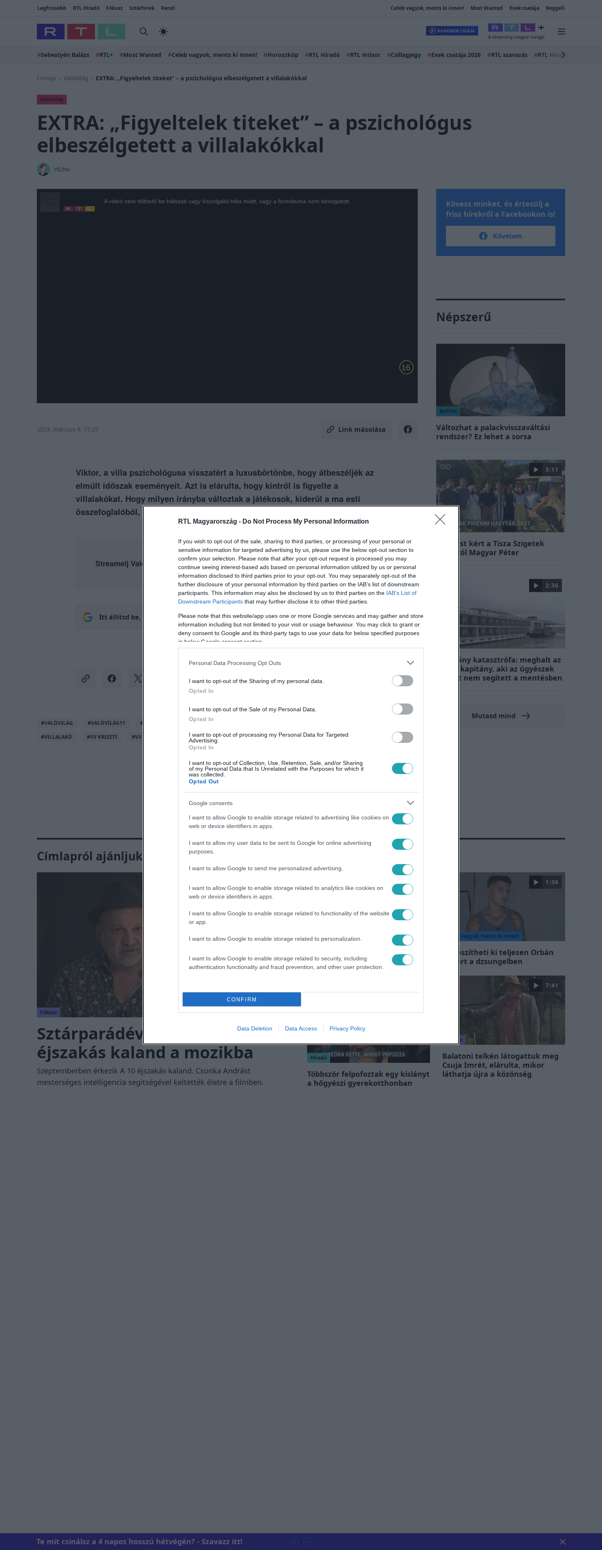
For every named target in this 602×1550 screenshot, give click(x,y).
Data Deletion (254, 1028)
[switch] (402, 680)
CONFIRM (242, 999)
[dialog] (301, 775)
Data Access (301, 1028)
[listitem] (301, 662)
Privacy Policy (347, 1028)
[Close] (442, 522)
